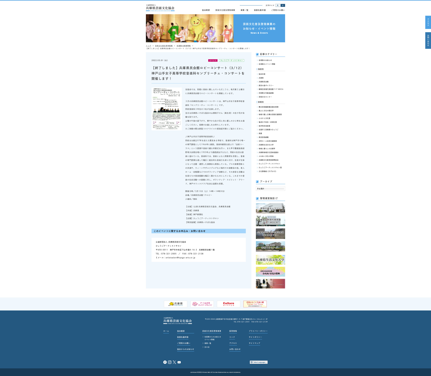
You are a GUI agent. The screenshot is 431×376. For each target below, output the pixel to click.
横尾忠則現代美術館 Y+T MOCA (271, 89)
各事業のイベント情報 (267, 64)
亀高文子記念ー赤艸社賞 (268, 122)
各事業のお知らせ (265, 60)
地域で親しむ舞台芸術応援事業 (270, 114)
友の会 (207, 347)
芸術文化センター (265, 97)
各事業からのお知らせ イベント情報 (213, 338)
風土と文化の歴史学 (266, 110)
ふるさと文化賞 (264, 118)
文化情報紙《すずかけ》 (268, 171)
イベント (212, 60)
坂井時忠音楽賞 (264, 126)
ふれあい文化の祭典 (266, 156)
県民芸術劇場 (264, 137)
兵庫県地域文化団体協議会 (268, 152)
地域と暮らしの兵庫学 (267, 148)
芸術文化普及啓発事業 (225, 10)
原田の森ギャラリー (266, 85)
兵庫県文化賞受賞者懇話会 (268, 160)
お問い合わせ (428, 40)
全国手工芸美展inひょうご (268, 129)
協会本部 (262, 74)
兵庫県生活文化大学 (266, 145)
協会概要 (206, 10)
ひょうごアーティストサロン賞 (270, 167)
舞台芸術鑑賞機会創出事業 (268, 107)
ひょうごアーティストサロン (231, 60)
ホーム (166, 331)
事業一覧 (244, 10)
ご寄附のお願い (278, 10)
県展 (260, 133)
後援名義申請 (260, 10)
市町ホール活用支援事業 (268, 141)
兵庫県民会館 (264, 81)
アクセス (428, 22)
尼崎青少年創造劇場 (266, 93)
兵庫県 (261, 78)
